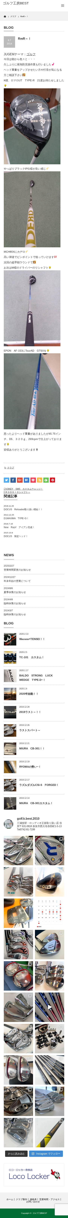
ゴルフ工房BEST (39, 1213)
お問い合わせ (33, 1202)
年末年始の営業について (17, 581)
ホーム (9, 1199)
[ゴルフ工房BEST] (16, 3)
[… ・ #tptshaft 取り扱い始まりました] (49, 1132)
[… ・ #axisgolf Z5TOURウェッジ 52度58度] (49, 882)
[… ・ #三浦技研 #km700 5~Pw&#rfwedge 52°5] (49, 1101)
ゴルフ (31, 54)
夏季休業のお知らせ (15, 592)
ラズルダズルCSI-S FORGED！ (39, 784)
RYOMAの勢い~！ (30, 766)
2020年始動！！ (29, 693)
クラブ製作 (21, 1199)
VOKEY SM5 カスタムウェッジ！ (24, 489)
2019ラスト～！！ (30, 711)
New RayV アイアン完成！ (19, 527)
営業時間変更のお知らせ (17, 569)
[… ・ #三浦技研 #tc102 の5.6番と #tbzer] (49, 976)
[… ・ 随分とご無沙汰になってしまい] (18, 1101)
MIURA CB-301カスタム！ (36, 803)
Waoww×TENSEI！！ (32, 639)
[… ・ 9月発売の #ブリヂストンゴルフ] (18, 850)
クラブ (10, 467)
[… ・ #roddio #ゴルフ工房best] (49, 1007)
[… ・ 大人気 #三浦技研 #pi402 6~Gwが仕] (18, 1132)
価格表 (33, 1199)
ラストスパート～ (29, 730)
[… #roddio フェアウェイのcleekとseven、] (18, 976)
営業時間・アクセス (49, 1199)
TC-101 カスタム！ (31, 657)
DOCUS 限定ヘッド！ (16, 536)
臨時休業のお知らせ (15, 603)
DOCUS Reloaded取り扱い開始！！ (23, 509)
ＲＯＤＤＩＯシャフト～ (17, 492)
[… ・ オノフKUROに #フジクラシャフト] (49, 1070)
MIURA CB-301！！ (32, 748)
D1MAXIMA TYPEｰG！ (16, 518)
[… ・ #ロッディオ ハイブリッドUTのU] (18, 1070)
